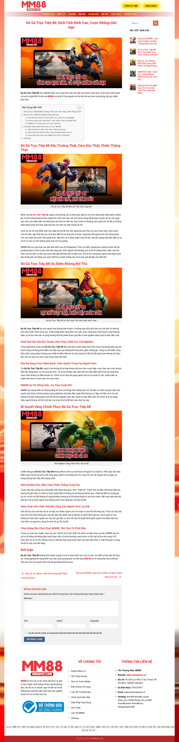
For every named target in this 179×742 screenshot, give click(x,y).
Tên (26, 621)
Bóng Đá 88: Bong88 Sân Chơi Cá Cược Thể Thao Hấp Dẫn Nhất (147, 89)
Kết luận (27, 138)
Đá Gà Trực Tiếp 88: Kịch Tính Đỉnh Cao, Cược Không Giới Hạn (148, 52)
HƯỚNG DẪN (130, 14)
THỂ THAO (116, 14)
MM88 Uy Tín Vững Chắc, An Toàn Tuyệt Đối (44, 123)
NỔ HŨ (104, 14)
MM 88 (87, 558)
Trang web (94, 621)
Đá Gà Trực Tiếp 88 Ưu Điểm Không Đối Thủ (41, 115)
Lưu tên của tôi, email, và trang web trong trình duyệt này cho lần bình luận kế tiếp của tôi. (65, 633)
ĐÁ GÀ (82, 14)
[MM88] (34, 6)
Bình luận (28, 598)
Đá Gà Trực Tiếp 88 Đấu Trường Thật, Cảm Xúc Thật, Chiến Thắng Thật (52, 112)
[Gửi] (155, 23)
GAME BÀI (93, 14)
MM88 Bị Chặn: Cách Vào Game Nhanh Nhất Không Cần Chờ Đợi (147, 76)
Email (60, 621)
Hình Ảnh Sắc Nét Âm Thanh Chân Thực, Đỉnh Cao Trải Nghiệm (51, 118)
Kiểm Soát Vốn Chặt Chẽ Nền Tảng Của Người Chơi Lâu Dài (49, 132)
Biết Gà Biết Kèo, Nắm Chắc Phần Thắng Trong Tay (47, 129)
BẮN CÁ (61, 14)
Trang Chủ (48, 14)
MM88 (24, 681)
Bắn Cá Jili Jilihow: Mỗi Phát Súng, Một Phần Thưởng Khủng (147, 63)
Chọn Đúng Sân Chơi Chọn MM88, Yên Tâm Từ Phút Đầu (48, 135)
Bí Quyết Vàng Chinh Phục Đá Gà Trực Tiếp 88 (42, 127)
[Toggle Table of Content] (78, 108)
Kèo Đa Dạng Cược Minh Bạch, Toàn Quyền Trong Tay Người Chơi (52, 121)
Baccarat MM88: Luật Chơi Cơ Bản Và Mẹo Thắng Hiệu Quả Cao (148, 41)
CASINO (72, 14)
